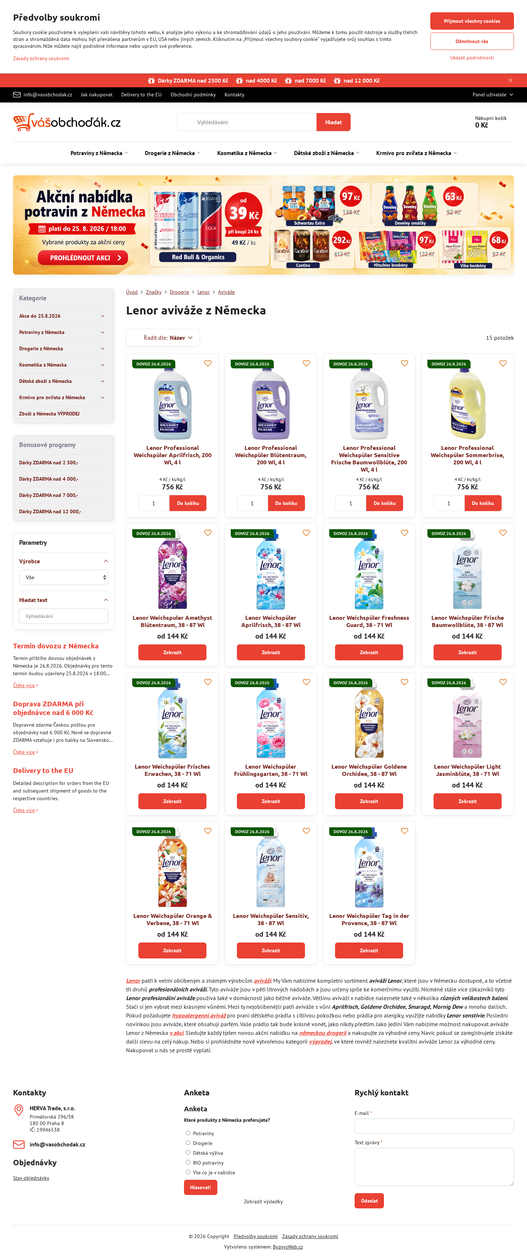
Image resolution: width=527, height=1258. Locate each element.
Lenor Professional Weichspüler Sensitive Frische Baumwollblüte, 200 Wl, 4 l (369, 458)
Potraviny (203, 1133)
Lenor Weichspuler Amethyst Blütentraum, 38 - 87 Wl (172, 621)
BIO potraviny (208, 1162)
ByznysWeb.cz (288, 1247)
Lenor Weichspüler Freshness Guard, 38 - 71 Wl (369, 621)
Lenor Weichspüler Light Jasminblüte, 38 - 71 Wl (467, 769)
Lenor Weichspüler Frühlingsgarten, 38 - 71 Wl (271, 769)
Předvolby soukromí (256, 1236)
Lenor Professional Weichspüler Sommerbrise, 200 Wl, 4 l (467, 455)
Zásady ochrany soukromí (310, 1236)
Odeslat (369, 1201)
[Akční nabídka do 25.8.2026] (263, 226)
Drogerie (202, 1143)
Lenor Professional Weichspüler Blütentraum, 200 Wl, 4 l (270, 455)
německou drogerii (322, 1032)
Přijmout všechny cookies (472, 21)
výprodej (320, 1041)
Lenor (133, 980)
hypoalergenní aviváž (199, 1015)
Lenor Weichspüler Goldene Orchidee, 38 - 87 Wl (369, 769)
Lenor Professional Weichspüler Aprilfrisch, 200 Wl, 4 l (173, 455)
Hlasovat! (200, 1187)
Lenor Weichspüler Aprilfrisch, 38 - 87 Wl (271, 621)
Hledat (333, 122)
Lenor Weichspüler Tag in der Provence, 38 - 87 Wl (369, 919)
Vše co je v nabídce (213, 1172)
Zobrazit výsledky (263, 1201)
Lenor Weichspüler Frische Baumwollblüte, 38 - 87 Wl (467, 621)
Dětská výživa (207, 1153)
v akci (176, 1032)
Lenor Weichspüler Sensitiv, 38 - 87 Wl (271, 919)
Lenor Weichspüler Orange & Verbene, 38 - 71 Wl (172, 919)
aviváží (262, 980)
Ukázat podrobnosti (472, 57)
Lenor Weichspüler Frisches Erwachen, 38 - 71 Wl (172, 769)
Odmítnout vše (472, 41)
